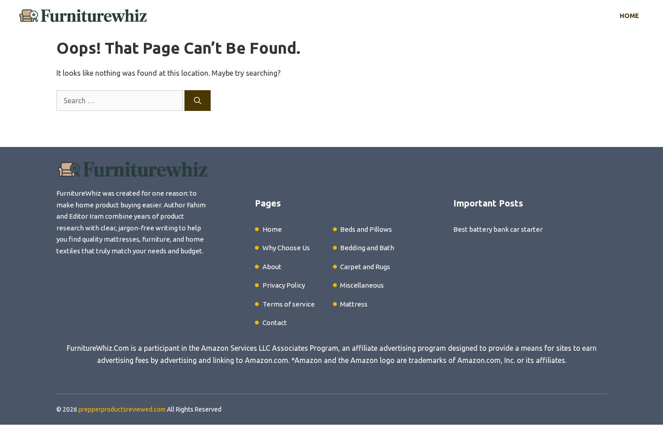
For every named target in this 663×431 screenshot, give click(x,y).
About (271, 267)
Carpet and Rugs (365, 267)
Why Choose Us (286, 248)
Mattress (354, 304)
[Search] (197, 100)
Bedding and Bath (367, 248)
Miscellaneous (362, 285)
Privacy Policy (283, 285)
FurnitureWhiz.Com (98, 348)
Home (629, 15)
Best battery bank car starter (498, 229)
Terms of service (288, 304)
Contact (274, 322)
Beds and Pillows (366, 229)
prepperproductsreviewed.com (122, 409)
